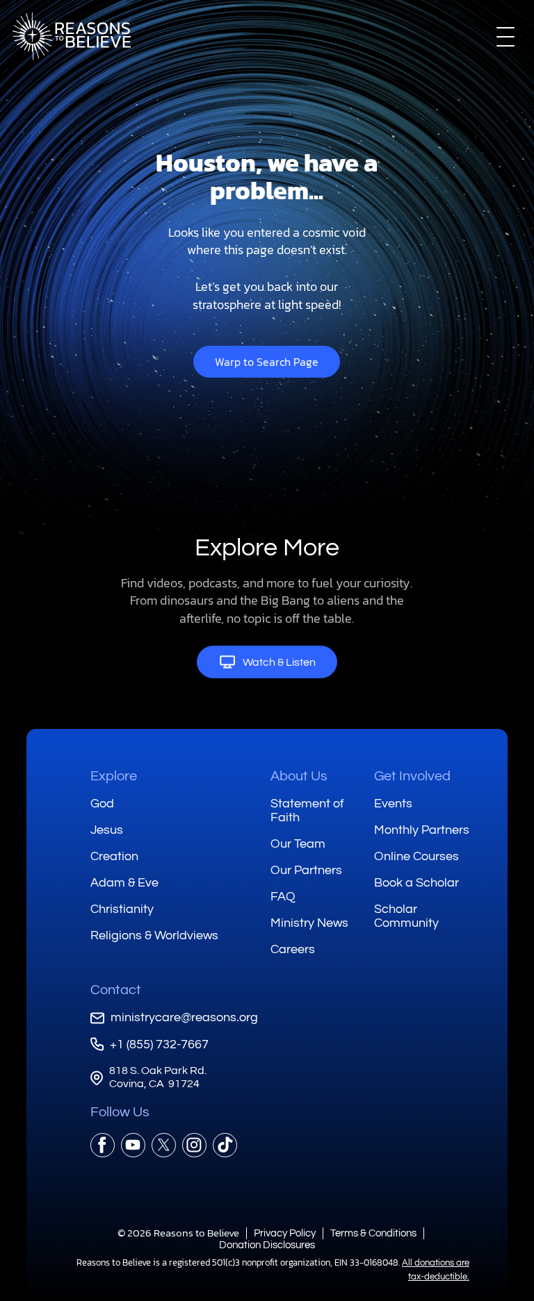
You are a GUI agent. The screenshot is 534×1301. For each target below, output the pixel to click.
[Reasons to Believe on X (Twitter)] (164, 1145)
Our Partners (306, 870)
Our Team (297, 843)
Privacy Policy (285, 1233)
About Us (298, 776)
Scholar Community (406, 916)
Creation (114, 856)
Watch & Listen (279, 662)
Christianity (122, 909)
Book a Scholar (416, 882)
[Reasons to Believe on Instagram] (194, 1145)
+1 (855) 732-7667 (159, 1044)
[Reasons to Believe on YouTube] (133, 1145)
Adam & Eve (124, 882)
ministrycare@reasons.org (184, 1017)
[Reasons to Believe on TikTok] (225, 1145)
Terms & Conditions (373, 1233)
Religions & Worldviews (154, 935)
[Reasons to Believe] (72, 36)
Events (393, 803)
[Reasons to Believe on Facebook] (102, 1145)
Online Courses (416, 856)
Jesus (106, 830)
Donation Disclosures (267, 1245)
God (102, 803)
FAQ (283, 896)
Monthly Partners (421, 830)
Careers (292, 949)
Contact (115, 990)
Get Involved (412, 776)
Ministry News (309, 923)
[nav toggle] (505, 36)
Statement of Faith (307, 810)
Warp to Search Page (266, 361)
